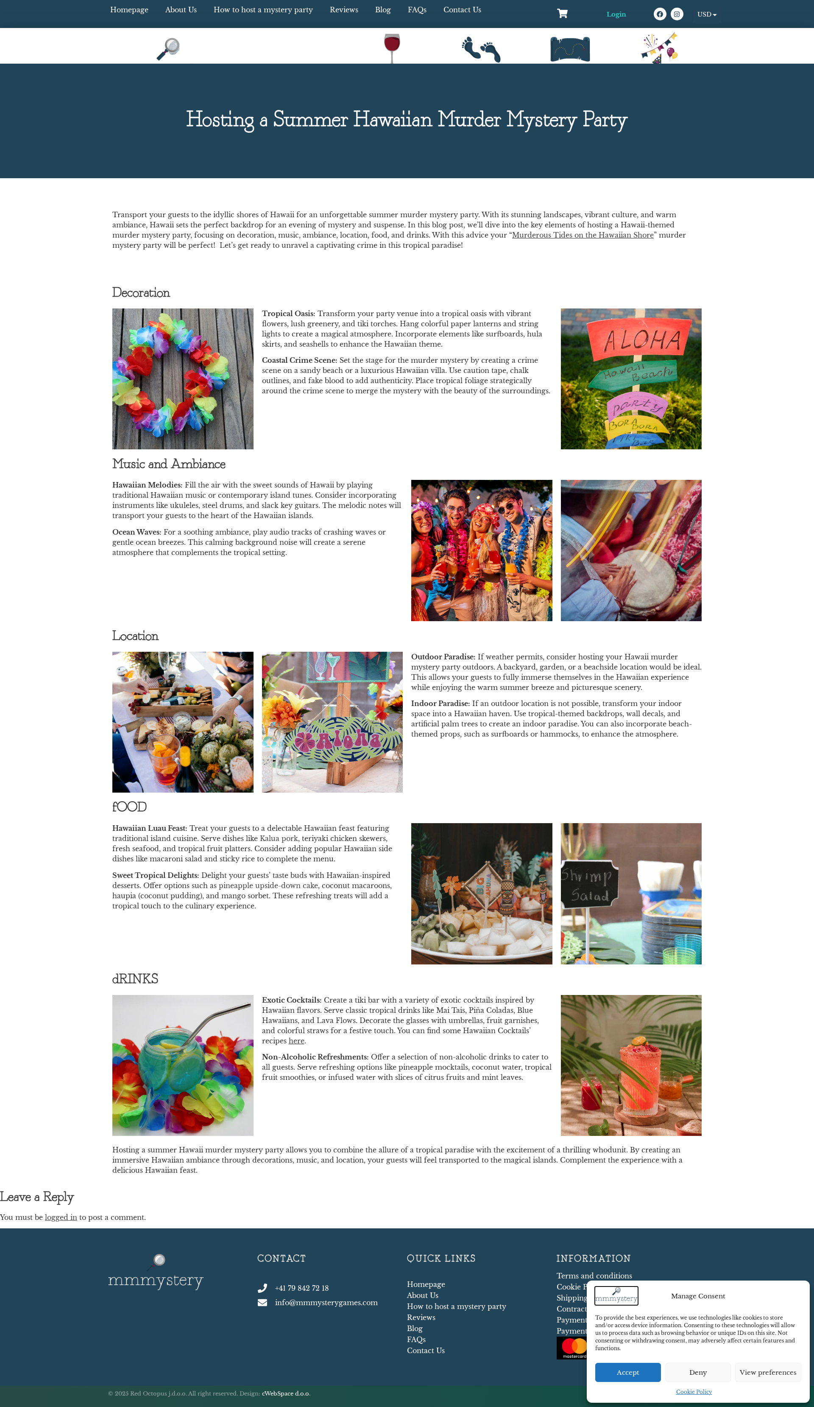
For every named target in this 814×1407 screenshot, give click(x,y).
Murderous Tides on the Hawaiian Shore (583, 235)
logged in (61, 1217)
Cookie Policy (694, 1392)
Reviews (344, 10)
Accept (628, 1372)
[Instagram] (677, 14)
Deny (698, 1372)
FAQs (417, 10)
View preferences (768, 1372)
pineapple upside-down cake (268, 885)
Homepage (129, 10)
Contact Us (462, 10)
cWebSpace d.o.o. (286, 1393)
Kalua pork (279, 838)
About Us (181, 10)
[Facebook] (660, 14)
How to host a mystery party (263, 10)
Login (616, 14)
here (296, 1041)
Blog (383, 10)
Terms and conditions (594, 1276)
